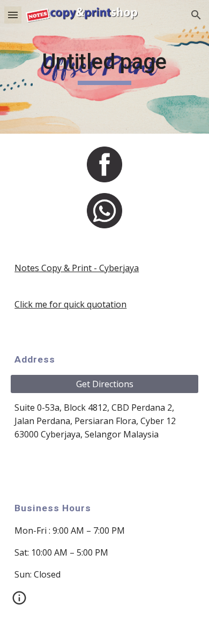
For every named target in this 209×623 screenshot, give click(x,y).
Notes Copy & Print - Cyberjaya (76, 268)
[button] (13, 14)
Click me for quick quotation (70, 304)
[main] (104, 66)
